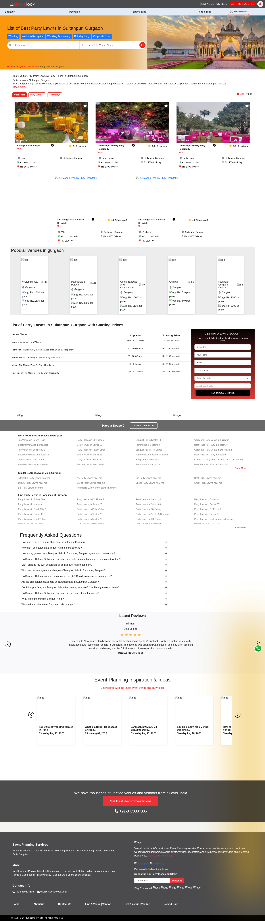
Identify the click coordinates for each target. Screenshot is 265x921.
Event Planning (85, 850)
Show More (240, 468)
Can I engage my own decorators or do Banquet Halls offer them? (56, 564)
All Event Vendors (22, 850)
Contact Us (59, 874)
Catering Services (43, 850)
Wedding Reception (33, 36)
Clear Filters (19, 95)
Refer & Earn (170, 904)
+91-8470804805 (132, 811)
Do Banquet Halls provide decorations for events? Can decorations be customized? (66, 576)
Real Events (19, 871)
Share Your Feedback (79, 874)
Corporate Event (102, 36)
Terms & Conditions (23, 874)
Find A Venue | (93, 904)
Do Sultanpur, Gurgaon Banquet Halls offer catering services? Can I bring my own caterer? (70, 587)
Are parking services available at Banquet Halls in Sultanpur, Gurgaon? (60, 581)
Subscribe (177, 880)
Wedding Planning (65, 850)
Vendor (106, 904)
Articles (42, 871)
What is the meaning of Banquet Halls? (42, 599)
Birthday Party (82, 36)
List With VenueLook (144, 425)
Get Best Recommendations (131, 801)
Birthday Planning (105, 850)
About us (38, 904)
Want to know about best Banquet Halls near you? (48, 604)
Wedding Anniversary (59, 36)
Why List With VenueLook (101, 871)
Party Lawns (35, 95)
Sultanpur (54, 95)
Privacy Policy (43, 874)
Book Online (78, 871)
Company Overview (59, 871)
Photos (32, 871)
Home (15, 904)
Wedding (13, 36)
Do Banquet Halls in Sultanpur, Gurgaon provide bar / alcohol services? (60, 593)
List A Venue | (132, 904)
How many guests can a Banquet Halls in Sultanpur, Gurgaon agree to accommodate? (68, 553)
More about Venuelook (160, 855)
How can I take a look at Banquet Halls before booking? (51, 547)
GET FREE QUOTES (242, 4)
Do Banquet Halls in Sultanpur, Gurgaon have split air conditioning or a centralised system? (71, 559)
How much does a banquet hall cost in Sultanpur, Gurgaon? (53, 542)
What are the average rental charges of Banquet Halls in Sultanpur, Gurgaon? (63, 570)
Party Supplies (20, 854)
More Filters (240, 11)
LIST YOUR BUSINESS (214, 4)
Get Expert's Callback (222, 392)
